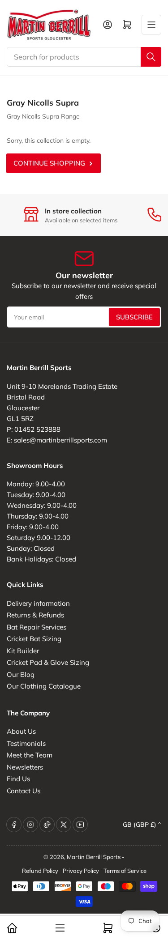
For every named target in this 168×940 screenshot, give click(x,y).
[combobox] (84, 57)
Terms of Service (124, 870)
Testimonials (26, 743)
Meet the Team (29, 755)
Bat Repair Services (36, 627)
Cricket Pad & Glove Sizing (48, 662)
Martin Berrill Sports (94, 856)
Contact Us (23, 791)
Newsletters (25, 767)
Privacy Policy (81, 870)
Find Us (18, 778)
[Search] (151, 56)
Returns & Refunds (35, 615)
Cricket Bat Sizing (34, 638)
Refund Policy (40, 870)
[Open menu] (151, 24)
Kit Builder (23, 651)
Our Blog (20, 674)
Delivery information (38, 603)
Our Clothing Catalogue (44, 686)
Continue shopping (49, 163)
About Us (21, 731)
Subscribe (134, 317)
